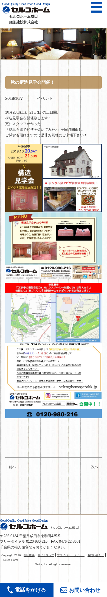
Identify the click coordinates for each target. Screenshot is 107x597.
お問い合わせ (84, 590)
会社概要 (29, 555)
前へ (12, 467)
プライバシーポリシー (71, 555)
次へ (96, 467)
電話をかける (30, 590)
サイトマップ (46, 555)
